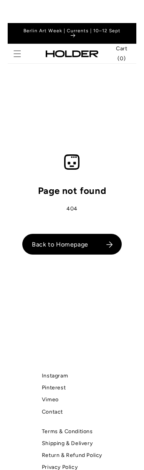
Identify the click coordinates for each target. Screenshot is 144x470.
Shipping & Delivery (67, 443)
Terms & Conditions (67, 431)
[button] (17, 53)
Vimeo (50, 399)
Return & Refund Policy (72, 455)
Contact (52, 412)
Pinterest (54, 387)
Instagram (55, 375)
